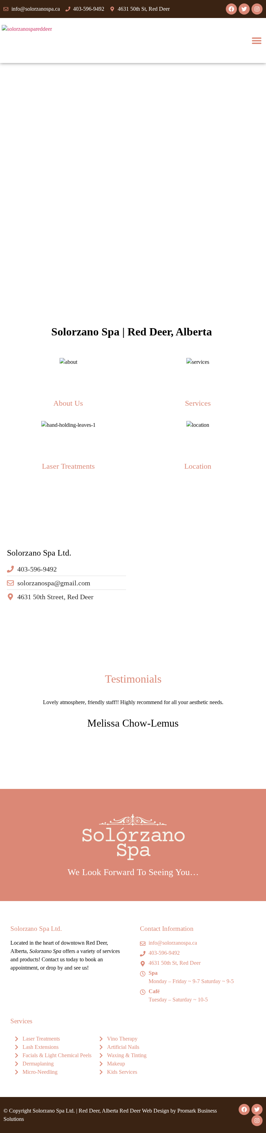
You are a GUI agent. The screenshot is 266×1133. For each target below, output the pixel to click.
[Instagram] (257, 9)
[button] (256, 40)
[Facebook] (231, 9)
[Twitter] (244, 9)
